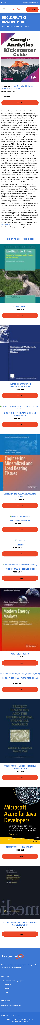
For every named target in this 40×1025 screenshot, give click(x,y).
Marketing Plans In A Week (20, 520)
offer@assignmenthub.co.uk (30, 3)
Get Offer (32, 9)
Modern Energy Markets (20, 654)
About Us (8, 985)
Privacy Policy (16, 1021)
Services (8, 988)
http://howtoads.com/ (8, 224)
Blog (6, 992)
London (5, 3)
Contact (14, 1019)
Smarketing (20, 545)
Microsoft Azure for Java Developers (20, 847)
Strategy (13, 86)
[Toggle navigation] (3, 9)
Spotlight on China (20, 306)
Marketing (21, 86)
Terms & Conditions (26, 1019)
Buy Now (20, 103)
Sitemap (25, 1021)
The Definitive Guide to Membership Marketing (20, 569)
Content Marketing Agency (14, 981)
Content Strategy (15, 88)
